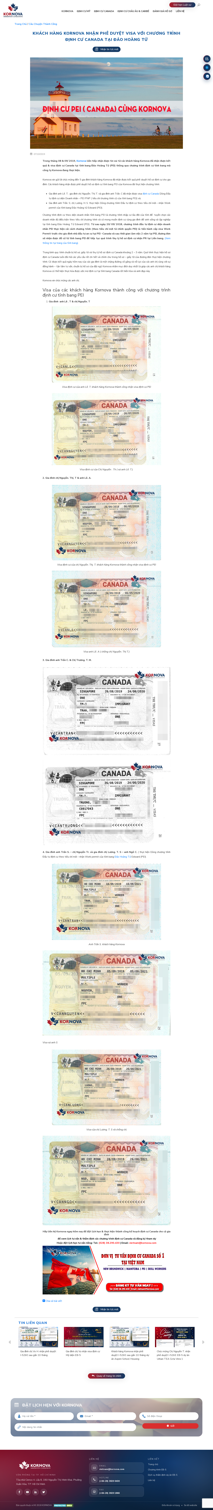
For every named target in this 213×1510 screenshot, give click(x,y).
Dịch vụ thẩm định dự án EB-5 (162, 1474)
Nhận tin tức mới (109, 49)
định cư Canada (151, 193)
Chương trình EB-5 (157, 1469)
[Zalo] (207, 76)
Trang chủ (21, 24)
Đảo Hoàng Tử (123, 856)
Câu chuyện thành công (43, 24)
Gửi (172, 1425)
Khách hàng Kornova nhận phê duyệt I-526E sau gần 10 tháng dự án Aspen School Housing (130, 1355)
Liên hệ (151, 1480)
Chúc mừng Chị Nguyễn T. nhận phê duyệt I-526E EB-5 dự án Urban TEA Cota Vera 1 (173, 1355)
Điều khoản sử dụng (171, 1505)
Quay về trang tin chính (108, 1376)
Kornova (81, 161)
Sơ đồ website (190, 1505)
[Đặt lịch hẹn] (207, 58)
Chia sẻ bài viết (53, 1301)
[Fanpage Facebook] (207, 67)
